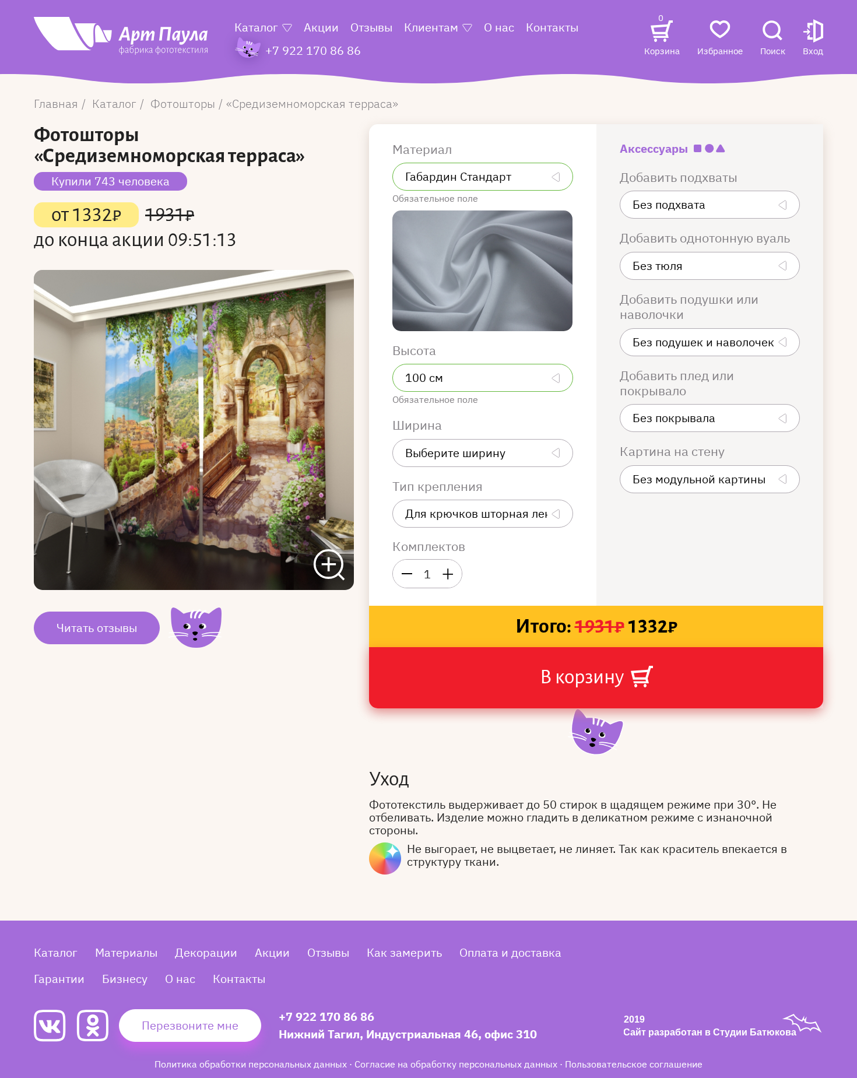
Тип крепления (439, 486)
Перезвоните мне (190, 1025)
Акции (321, 27)
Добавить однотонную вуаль (706, 237)
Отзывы (371, 27)
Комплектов (428, 546)
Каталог (256, 27)
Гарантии (59, 978)
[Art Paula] (121, 41)
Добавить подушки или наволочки (689, 307)
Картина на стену (674, 451)
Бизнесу (124, 978)
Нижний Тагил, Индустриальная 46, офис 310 (408, 1034)
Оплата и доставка (510, 952)
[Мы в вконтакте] (55, 1026)
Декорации (206, 952)
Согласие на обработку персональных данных (457, 1064)
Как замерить (404, 952)
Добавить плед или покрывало (677, 383)
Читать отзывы (97, 627)
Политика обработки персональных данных (251, 1064)
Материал (423, 149)
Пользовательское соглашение (634, 1064)
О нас (499, 27)
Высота (415, 350)
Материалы (126, 952)
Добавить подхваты (680, 177)
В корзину (583, 676)
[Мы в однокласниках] (97, 1025)
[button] (813, 38)
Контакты (552, 27)
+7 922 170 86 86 (326, 1016)
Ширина (418, 425)
